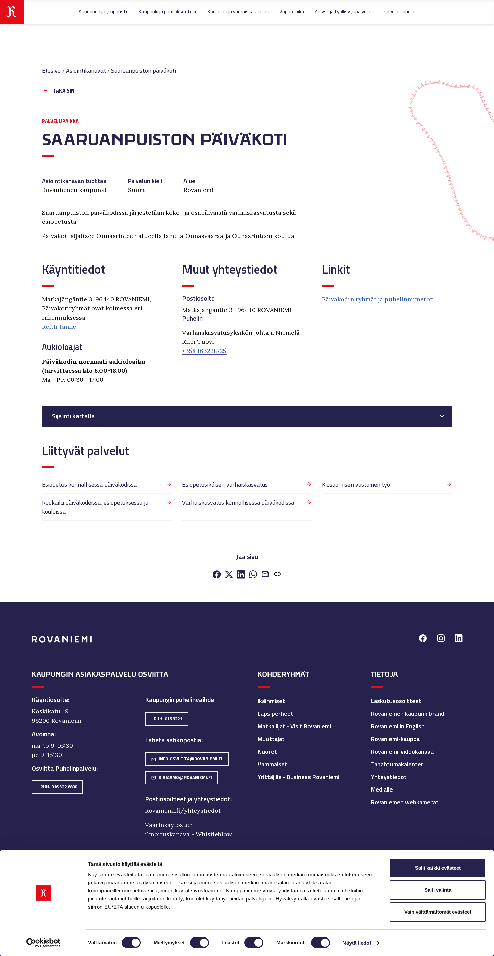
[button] (277, 574)
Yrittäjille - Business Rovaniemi (298, 776)
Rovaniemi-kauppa (395, 738)
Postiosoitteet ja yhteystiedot (187, 799)
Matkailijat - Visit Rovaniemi (294, 726)
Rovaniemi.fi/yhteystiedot (183, 810)
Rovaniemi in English (398, 726)
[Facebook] (217, 575)
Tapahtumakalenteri (398, 764)
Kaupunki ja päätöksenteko (168, 11)
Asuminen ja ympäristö (104, 11)
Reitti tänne (59, 326)
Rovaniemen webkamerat (405, 802)
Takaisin (63, 91)
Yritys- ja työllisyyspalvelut (343, 11)
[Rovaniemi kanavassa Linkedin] (458, 639)
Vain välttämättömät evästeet (437, 912)
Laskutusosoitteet (396, 700)
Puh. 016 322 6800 (58, 786)
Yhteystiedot (389, 776)
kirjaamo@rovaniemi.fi (181, 777)
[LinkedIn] (241, 575)
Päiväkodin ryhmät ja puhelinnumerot (377, 299)
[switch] (199, 942)
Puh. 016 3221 (168, 718)
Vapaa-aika (291, 11)
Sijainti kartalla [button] (73, 416)
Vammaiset (272, 764)
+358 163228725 (204, 351)
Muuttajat (271, 738)
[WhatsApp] (253, 575)
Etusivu (51, 70)
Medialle (382, 789)
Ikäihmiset (271, 700)
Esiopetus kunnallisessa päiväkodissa (89, 484)
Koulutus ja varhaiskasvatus (238, 11)
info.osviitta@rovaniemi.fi (186, 758)
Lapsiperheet (275, 713)
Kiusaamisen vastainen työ (356, 484)
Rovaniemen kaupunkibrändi (408, 713)
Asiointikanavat (86, 70)
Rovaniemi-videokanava (402, 751)
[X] (229, 575)
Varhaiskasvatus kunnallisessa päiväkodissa (238, 502)
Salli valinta (437, 890)
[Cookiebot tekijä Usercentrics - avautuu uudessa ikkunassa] (43, 943)
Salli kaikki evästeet (438, 868)
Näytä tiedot (356, 943)
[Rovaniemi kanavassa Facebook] (423, 639)
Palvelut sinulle (399, 11)
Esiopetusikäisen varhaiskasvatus (225, 484)
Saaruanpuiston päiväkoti (143, 70)
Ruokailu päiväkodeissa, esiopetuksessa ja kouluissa (95, 507)
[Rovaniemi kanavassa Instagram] (441, 639)
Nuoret (267, 751)
